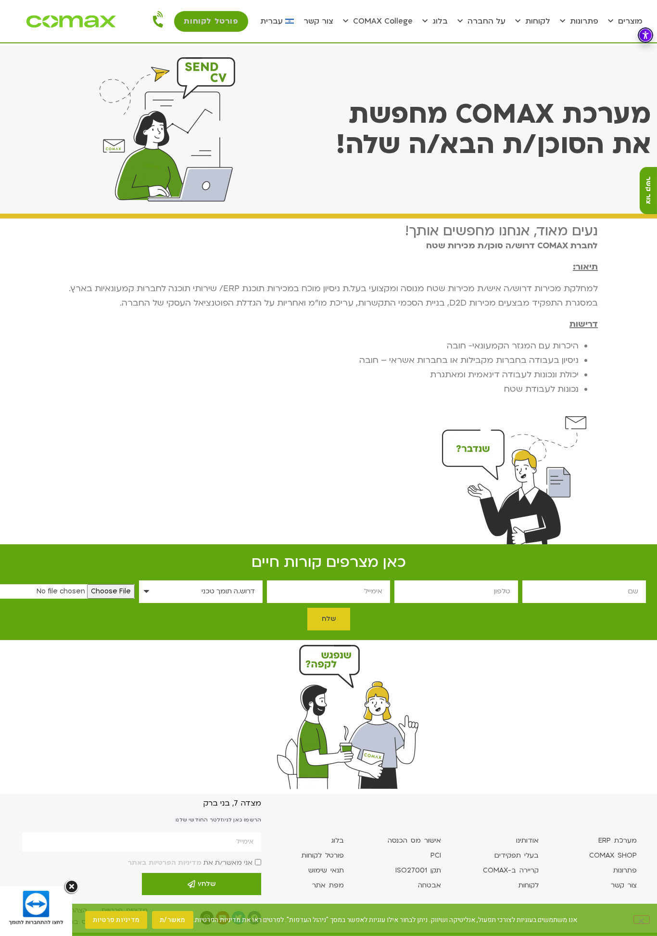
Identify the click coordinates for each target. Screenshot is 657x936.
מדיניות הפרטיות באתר (165, 862)
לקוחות (537, 21)
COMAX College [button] (383, 21)
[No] (641, 919)
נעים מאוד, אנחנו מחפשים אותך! (501, 231)
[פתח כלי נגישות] (645, 35)
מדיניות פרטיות (116, 920)
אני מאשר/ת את (190, 862)
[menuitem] (277, 21)
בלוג (440, 21)
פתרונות (584, 21)
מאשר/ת (173, 920)
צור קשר (318, 21)
